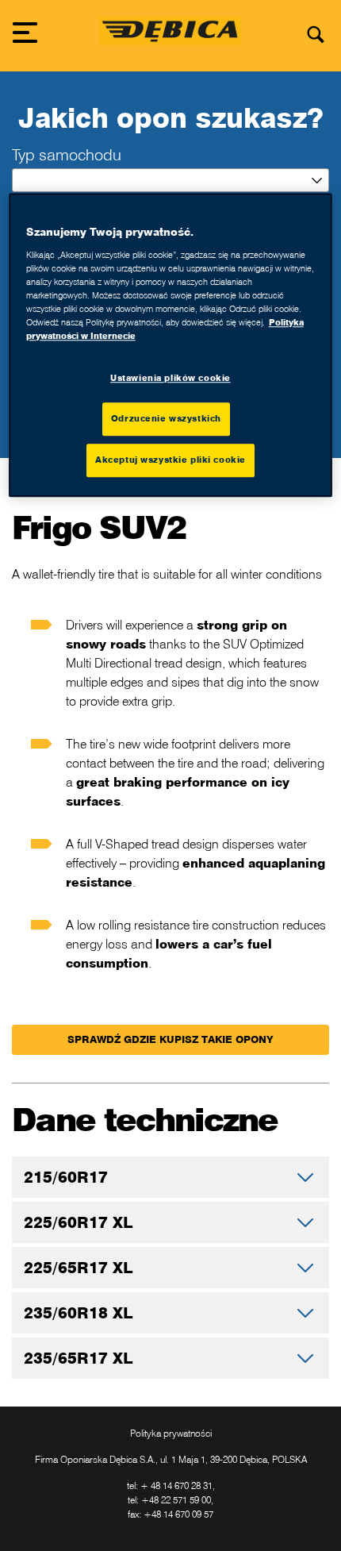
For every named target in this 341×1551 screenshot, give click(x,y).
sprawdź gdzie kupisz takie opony (170, 1039)
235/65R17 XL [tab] (78, 1358)
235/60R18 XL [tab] (78, 1312)
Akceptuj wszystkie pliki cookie (170, 459)
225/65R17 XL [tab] (78, 1267)
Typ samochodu (66, 154)
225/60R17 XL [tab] (78, 1222)
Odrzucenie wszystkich (166, 418)
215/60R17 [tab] (66, 1177)
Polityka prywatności (171, 1433)
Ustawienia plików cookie (170, 377)
